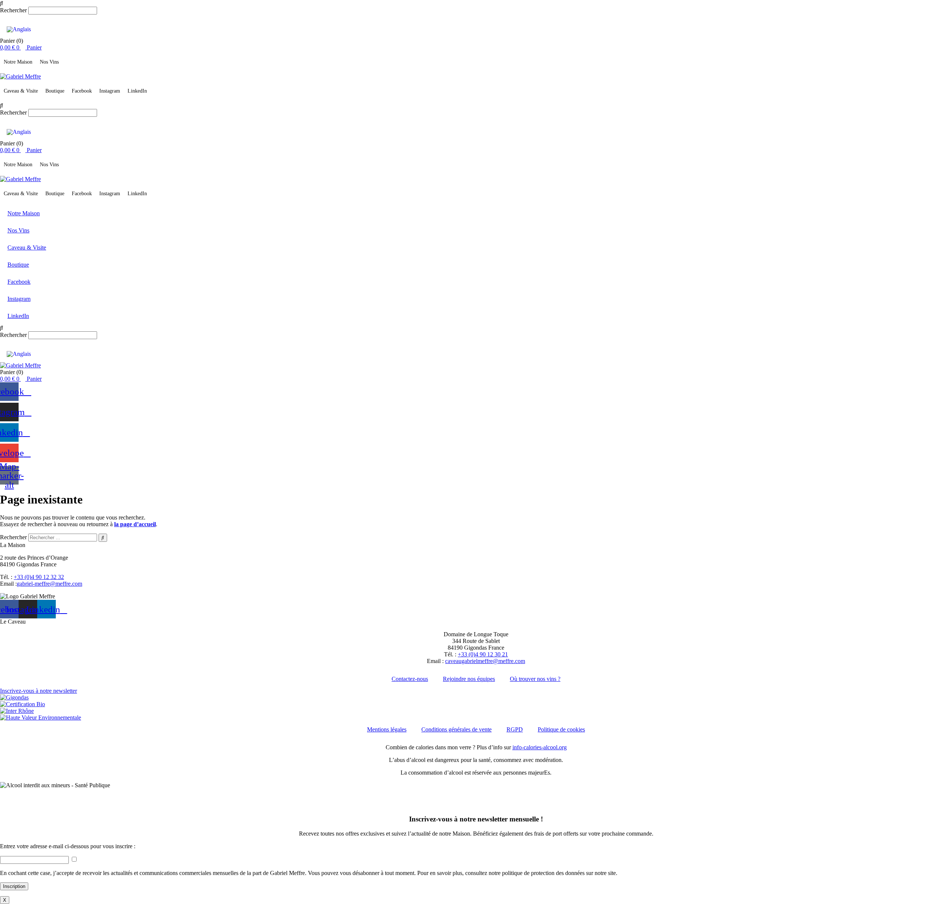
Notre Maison (18, 62)
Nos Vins (49, 62)
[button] (476, 3)
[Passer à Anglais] (19, 29)
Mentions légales (386, 729)
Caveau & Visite (21, 91)
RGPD (514, 729)
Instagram (109, 91)
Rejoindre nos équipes (469, 679)
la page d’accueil (135, 524)
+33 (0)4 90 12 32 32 (39, 577)
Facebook (82, 91)
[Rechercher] (103, 538)
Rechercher (14, 10)
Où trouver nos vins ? (535, 679)
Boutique (54, 91)
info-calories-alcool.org (539, 747)
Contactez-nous (410, 679)
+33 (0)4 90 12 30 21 (483, 654)
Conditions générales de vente (456, 729)
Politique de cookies (561, 729)
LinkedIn (137, 91)
